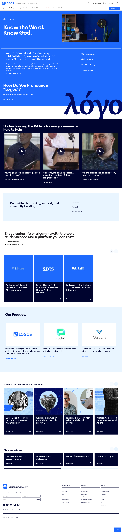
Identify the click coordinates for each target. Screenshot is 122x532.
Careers (63, 497)
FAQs (102, 502)
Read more (6, 99)
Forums (102, 499)
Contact (63, 494)
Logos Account (84, 491)
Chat (117, 530)
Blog (102, 497)
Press (63, 505)
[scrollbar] (61, 468)
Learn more (9, 358)
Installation (103, 494)
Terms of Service (65, 502)
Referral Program (65, 499)
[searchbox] (52, 3)
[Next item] (116, 384)
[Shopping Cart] (118, 3)
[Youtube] (15, 505)
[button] (22, 151)
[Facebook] (4, 505)
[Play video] (22, 151)
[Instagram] (11, 505)
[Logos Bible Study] (8, 3)
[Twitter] (7, 505)
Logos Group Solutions (86, 499)
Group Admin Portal (85, 502)
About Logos (64, 491)
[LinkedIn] (18, 505)
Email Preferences (85, 497)
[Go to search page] (88, 3)
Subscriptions (84, 494)
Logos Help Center (105, 491)
